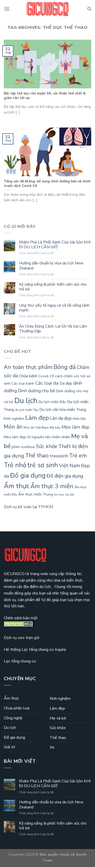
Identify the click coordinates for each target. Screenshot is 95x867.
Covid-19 (46, 376)
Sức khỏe (46, 446)
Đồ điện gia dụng (65, 476)
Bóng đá (64, 367)
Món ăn (13, 427)
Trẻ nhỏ (15, 465)
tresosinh (59, 456)
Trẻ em (78, 455)
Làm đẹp (37, 418)
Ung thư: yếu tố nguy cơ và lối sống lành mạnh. (54, 308)
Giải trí (9, 747)
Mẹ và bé (58, 718)
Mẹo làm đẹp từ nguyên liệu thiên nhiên (37, 436)
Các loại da (47, 383)
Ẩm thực (16, 486)
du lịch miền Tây (26, 410)
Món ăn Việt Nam (36, 427)
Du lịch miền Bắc (52, 401)
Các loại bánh (22, 383)
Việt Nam (69, 465)
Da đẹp (66, 383)
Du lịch (25, 400)
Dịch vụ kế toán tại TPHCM (28, 507)
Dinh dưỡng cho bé (36, 391)
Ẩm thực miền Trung (35, 494)
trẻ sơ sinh (42, 465)
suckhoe (28, 446)
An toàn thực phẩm (28, 367)
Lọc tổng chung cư (20, 661)
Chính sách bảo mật (21, 618)
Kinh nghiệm (14, 418)
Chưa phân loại (16, 708)
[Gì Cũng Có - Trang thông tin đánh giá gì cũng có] (47, 9)
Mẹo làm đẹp (75, 427)
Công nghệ (13, 718)
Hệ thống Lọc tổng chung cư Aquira (35, 649)
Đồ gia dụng (28, 475)
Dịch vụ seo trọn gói (21, 637)
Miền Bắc (79, 418)
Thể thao (37, 455)
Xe (52, 747)
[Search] (89, 9)
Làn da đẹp (61, 418)
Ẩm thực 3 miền (51, 486)
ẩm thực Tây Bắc (64, 495)
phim (16, 446)
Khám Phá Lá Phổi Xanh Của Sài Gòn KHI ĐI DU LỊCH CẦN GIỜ (54, 245)
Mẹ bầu (55, 427)
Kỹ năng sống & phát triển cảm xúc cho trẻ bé (53, 287)
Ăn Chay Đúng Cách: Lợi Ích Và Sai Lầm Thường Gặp (53, 329)
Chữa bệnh (28, 376)
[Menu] (7, 9)
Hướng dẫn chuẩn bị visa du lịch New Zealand (51, 265)
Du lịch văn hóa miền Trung (62, 409)
